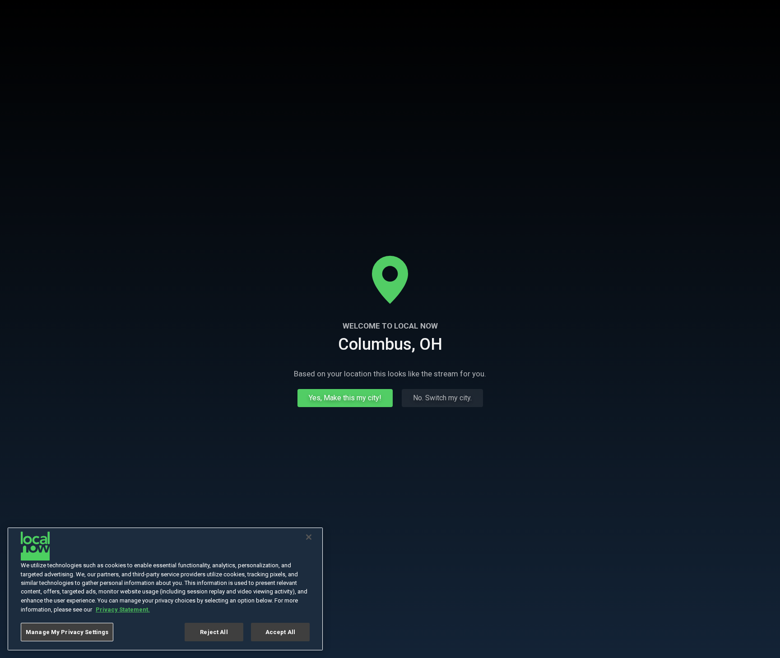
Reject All (214, 632)
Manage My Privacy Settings (67, 632)
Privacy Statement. (123, 609)
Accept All (280, 632)
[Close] (309, 537)
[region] (165, 589)
